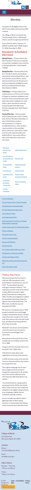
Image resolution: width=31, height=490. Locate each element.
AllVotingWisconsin (21, 150)
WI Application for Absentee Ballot (12, 206)
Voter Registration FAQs (9, 217)
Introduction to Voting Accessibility (12, 253)
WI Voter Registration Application (12, 210)
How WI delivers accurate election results (8, 158)
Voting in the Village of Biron (10, 257)
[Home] (15, 2)
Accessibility (20, 481)
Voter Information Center (9, 267)
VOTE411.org (7, 170)
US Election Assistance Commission (6, 183)
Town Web (13, 482)
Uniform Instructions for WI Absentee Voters (15, 227)
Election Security (7, 246)
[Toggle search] (27, 7)
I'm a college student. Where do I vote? (13, 249)
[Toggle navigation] (4, 12)
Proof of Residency (7, 198)
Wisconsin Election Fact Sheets (7, 150)
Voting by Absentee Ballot (10, 238)
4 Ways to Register (7, 231)
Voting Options (19, 170)
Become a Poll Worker (9, 242)
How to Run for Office (8, 213)
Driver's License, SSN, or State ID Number (14, 202)
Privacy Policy (27, 482)
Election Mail (19, 158)
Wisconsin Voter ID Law (9, 234)
